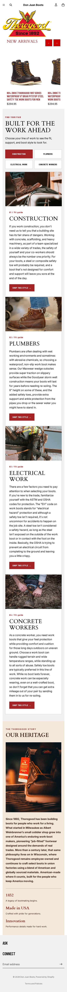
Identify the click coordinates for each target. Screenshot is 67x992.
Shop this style (22, 287)
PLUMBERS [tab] (48, 154)
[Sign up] (61, 964)
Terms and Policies (33, 983)
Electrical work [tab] (19, 164)
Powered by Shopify (45, 977)
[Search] (10, 4)
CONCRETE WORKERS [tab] (48, 164)
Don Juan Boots (27, 977)
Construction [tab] (19, 154)
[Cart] (63, 4)
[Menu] (3, 5)
